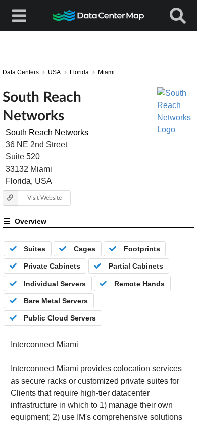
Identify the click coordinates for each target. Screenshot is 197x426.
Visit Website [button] (44, 197)
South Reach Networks (47, 132)
